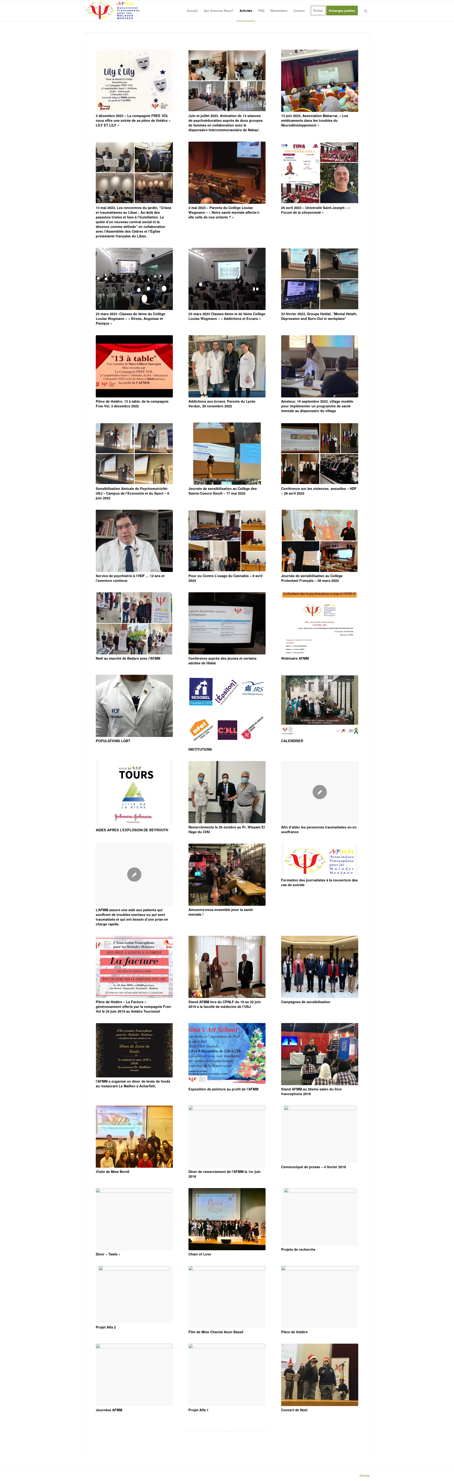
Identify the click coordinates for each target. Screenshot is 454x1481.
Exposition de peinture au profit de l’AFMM (223, 1089)
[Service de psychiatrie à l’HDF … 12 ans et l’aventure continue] (134, 541)
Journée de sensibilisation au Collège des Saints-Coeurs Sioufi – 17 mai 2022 (222, 491)
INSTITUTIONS (200, 749)
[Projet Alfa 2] (134, 1294)
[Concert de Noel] (319, 1375)
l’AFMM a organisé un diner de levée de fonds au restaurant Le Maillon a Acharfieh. (133, 1083)
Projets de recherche (298, 1249)
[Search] (365, 10)
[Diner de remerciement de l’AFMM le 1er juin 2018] (227, 1137)
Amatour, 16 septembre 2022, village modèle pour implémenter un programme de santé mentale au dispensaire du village (317, 406)
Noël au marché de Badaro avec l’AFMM (128, 658)
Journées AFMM (109, 1409)
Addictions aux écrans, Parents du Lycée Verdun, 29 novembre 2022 (221, 403)
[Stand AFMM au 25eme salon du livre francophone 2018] (319, 1054)
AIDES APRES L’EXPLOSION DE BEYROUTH (132, 830)
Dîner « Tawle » (108, 1254)
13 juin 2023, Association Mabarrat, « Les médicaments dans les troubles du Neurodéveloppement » (314, 120)
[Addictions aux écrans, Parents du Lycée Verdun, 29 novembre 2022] (227, 366)
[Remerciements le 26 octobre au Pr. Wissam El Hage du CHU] (227, 792)
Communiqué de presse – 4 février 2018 (313, 1166)
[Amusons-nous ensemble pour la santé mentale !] (227, 875)
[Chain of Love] (227, 1219)
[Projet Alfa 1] (227, 1375)
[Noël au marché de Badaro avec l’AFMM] (134, 623)
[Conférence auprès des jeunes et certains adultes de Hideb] (227, 623)
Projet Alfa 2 (106, 1327)
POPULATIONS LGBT (113, 740)
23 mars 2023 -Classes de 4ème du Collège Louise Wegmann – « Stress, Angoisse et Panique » (130, 318)
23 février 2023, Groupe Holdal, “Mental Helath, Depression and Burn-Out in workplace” (319, 316)
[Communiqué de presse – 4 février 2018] (319, 1134)
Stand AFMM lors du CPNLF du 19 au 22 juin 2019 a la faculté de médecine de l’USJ (224, 1004)
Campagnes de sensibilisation (305, 1001)
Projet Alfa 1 (198, 1409)
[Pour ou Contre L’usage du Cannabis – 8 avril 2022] (227, 541)
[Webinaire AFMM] (319, 623)
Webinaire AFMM (295, 658)
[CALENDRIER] (319, 706)
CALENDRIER (292, 740)
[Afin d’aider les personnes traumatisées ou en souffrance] (319, 792)
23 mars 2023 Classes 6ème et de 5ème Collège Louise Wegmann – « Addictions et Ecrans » (226, 316)
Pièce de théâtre (294, 1331)
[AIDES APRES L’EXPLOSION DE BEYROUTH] (134, 793)
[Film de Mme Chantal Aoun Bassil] (227, 1297)
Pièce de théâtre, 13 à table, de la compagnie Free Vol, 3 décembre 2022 (132, 403)
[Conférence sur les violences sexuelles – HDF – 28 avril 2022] (319, 454)
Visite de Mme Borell (112, 1171)
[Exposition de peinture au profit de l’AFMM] (227, 1054)
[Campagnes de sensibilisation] (319, 967)
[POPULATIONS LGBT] (134, 706)
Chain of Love (199, 1254)
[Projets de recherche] (319, 1217)
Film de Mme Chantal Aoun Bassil (215, 1331)
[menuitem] (192, 10)
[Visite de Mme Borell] (134, 1137)
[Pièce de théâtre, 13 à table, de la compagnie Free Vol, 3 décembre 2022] (134, 366)
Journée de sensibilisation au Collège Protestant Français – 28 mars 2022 (312, 578)
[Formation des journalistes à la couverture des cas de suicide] (319, 860)
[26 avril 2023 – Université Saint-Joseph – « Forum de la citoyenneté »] (319, 173)
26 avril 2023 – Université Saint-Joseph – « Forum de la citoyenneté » (315, 210)
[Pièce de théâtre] (319, 1297)
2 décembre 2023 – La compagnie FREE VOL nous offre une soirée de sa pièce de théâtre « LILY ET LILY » (133, 120)
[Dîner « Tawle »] (134, 1219)
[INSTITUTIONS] (227, 710)
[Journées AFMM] (134, 1375)
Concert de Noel (294, 1409)
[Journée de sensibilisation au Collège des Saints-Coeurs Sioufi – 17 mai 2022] (227, 454)
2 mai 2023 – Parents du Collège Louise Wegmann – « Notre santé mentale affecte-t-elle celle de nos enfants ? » (224, 212)
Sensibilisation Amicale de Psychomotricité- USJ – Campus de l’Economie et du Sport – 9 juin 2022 (132, 493)
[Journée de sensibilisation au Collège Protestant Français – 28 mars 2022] (319, 541)
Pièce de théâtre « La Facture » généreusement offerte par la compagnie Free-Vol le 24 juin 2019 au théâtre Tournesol (134, 1006)
